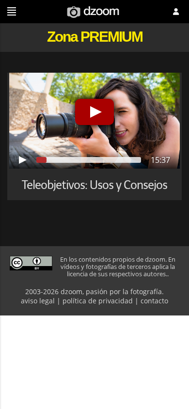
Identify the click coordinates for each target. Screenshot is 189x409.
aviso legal (38, 300)
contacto (154, 300)
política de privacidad (98, 300)
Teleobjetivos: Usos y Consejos (94, 185)
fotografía (146, 291)
